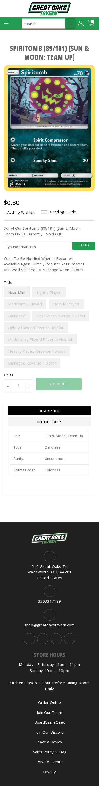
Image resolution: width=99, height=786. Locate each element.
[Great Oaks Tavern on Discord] (69, 638)
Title (8, 282)
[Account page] (81, 23)
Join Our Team (49, 712)
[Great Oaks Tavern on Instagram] (42, 638)
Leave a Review (49, 741)
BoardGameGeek (49, 722)
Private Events (49, 761)
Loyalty (49, 771)
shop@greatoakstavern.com (49, 624)
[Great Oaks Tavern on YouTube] (56, 638)
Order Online (49, 702)
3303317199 (49, 601)
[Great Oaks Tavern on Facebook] (29, 638)
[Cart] (91, 23)
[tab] (49, 410)
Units (8, 375)
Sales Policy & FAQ (49, 751)
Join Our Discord (49, 732)
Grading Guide (63, 211)
